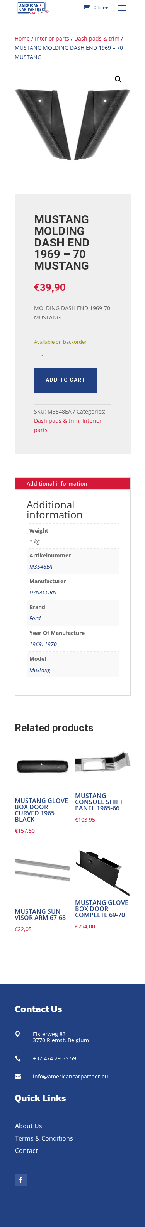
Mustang (39, 669)
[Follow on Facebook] (21, 1180)
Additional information (57, 483)
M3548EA (40, 566)
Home (22, 38)
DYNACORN (42, 592)
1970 (50, 644)
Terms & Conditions (44, 1138)
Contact (26, 1150)
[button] (118, 79)
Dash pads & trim (96, 38)
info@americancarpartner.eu (70, 1076)
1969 (35, 644)
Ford (35, 618)
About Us (28, 1126)
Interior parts (52, 38)
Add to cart (66, 380)
